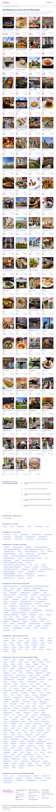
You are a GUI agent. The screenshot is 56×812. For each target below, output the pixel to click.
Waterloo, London (33, 759)
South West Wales (43, 619)
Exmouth (23, 688)
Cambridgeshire (36, 592)
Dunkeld (5, 686)
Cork (28, 640)
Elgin (5, 688)
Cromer (41, 681)
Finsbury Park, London (19, 690)
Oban (19, 728)
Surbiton (44, 750)
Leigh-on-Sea (6, 714)
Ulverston (31, 756)
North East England (24, 534)
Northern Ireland (20, 526)
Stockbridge (28, 748)
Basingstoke (36, 664)
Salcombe (5, 739)
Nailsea (20, 725)
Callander (48, 673)
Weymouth (14, 763)
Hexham (34, 701)
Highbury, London (43, 701)
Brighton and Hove (43, 590)
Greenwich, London (17, 697)
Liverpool (5, 608)
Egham (48, 686)
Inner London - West (24, 606)
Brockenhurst (44, 670)
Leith (13, 714)
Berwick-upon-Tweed (30, 666)
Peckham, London (39, 730)
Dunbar (45, 684)
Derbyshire (50, 551)
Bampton (13, 664)
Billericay (5, 668)
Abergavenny (6, 659)
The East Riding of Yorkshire (34, 623)
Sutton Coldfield (7, 752)
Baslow (43, 664)
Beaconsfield (6, 666)
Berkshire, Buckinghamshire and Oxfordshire (12, 549)
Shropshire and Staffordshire (9, 571)
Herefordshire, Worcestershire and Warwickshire (13, 562)
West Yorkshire (21, 578)
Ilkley (34, 706)
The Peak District (19, 780)
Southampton (6, 621)
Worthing (21, 767)
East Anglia (6, 556)
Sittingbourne (13, 743)
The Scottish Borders (42, 575)
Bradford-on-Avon (21, 668)
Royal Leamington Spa (8, 737)
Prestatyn (5, 734)
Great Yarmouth (7, 697)
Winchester (49, 649)
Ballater (48, 662)
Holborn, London (13, 703)
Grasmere (27, 695)
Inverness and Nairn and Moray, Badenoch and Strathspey (15, 564)
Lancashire (43, 564)
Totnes (19, 754)
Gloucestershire (14, 601)
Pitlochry (25, 732)
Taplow (15, 752)
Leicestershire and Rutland (43, 606)
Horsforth (5, 706)
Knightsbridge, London (8, 712)
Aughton (27, 662)
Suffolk (42, 621)
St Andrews (41, 745)
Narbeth (27, 725)
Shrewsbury (6, 649)
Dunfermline (49, 640)
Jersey (30, 564)
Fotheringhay (38, 690)
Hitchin (5, 703)
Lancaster (5, 645)
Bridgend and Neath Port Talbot (30, 590)
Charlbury (5, 677)
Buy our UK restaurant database (20, 796)
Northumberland (49, 610)
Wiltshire (35, 628)
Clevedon (50, 679)
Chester (13, 640)
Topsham (12, 754)
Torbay (23, 625)
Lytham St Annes (48, 717)
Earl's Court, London (24, 686)
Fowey (45, 690)
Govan (12, 695)
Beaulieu (14, 666)
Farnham (45, 688)
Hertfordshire (47, 603)
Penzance (12, 732)
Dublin (38, 597)
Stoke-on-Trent (34, 621)
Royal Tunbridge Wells (20, 737)
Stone (43, 748)
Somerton (31, 743)
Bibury (47, 666)
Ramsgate (13, 734)
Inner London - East (12, 606)
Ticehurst (5, 754)
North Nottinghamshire (37, 610)
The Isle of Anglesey (48, 623)
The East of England (18, 539)
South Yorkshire (41, 571)
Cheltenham (6, 640)
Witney (14, 765)
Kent (36, 564)
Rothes (43, 734)
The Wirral (16, 625)
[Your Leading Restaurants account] (51, 2)
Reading (34, 647)
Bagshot (33, 662)
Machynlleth (6, 719)
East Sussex (24, 599)
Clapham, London (21, 679)
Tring (38, 754)
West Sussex (28, 628)
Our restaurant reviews (20, 794)
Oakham (12, 728)
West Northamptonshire (17, 628)
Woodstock (48, 765)
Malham (22, 719)
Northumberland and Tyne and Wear (11, 569)
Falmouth (30, 688)
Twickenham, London (8, 756)
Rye (35, 737)
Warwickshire (46, 625)
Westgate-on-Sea (24, 761)
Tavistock (29, 752)
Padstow (16, 730)
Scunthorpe (42, 647)
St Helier (5, 748)
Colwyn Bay (13, 681)
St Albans (13, 649)
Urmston (46, 756)
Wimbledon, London (46, 763)
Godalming (48, 692)
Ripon (37, 734)
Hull (4, 606)
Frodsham (5, 692)
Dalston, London (7, 684)
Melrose (5, 723)
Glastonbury (33, 692)
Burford (21, 673)
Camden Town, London (8, 675)
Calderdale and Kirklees (24, 592)
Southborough (49, 743)
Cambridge (42, 638)
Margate (5, 721)
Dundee (41, 640)
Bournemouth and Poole (8, 590)
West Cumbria (6, 628)
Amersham (38, 659)
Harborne (17, 699)
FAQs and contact (45, 797)
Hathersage (47, 699)
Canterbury (50, 638)
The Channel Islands (42, 536)
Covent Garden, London (31, 681)
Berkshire (19, 588)
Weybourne (45, 761)
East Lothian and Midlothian (9, 558)
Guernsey (17, 560)
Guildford (19, 642)
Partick (31, 730)
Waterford (41, 649)
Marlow (23, 721)
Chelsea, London (14, 677)
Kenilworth (16, 708)
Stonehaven (50, 748)
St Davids (49, 745)
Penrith (5, 732)
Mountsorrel (47, 723)
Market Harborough (14, 721)
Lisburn (26, 645)
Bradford (18, 590)
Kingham (13, 710)
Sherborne (22, 741)
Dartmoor (5, 776)
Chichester (24, 677)
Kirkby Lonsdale (42, 710)
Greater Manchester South (40, 601)
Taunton (21, 752)
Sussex (19, 573)
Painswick (24, 730)
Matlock (37, 721)
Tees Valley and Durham (29, 573)
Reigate (19, 734)
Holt (28, 703)
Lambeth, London (27, 712)
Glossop (41, 692)
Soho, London (22, 743)
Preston (27, 647)
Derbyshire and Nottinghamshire (10, 553)
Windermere (6, 651)
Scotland (29, 526)
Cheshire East (33, 595)
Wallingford (6, 759)
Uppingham (39, 756)
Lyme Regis (24, 717)
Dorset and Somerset (30, 553)
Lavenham (36, 712)
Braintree (38, 668)
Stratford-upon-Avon (18, 750)
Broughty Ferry (6, 673)
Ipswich (50, 642)
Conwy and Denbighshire (8, 597)
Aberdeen (6, 638)
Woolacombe (6, 767)
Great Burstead (44, 695)
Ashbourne (13, 662)
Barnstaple (28, 664)
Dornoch (31, 684)
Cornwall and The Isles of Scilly (31, 551)
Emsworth (16, 688)
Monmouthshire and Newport (24, 608)
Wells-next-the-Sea (7, 761)
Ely (10, 688)
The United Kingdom (39, 526)
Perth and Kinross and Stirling (46, 569)
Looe (5, 717)
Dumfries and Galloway (42, 553)
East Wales (20, 558)
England (5, 526)
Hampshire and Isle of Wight (28, 560)
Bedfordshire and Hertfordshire (41, 547)
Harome (24, 699)
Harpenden (32, 699)
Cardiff (44, 592)
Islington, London (7, 708)
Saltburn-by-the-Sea (15, 739)
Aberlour (14, 659)
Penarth (48, 730)
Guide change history (33, 795)
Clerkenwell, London (41, 679)
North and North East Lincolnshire (10, 610)
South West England (18, 536)
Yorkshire (29, 578)
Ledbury (43, 712)
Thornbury (49, 752)
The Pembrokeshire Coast (31, 780)
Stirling (27, 649)
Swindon (12, 623)
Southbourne (6, 745)
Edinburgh (32, 599)
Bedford (5, 588)
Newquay (5, 728)
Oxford (21, 647)
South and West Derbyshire (9, 619)
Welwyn (16, 761)
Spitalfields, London (31, 745)
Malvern (44, 719)
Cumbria (42, 551)
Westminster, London (35, 761)
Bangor (12, 638)
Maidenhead (14, 719)
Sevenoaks (6, 741)
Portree (46, 732)
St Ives (20, 649)
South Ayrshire (21, 571)
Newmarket (42, 725)
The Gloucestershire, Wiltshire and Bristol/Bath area (13, 575)
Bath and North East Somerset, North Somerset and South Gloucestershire (35, 586)
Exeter (5, 642)
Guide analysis (31, 797)
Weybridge (6, 763)
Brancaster (46, 668)
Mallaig (29, 719)
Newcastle (42, 645)
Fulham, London (14, 692)
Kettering (35, 708)
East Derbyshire (15, 599)
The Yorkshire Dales (7, 782)
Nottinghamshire (25, 569)
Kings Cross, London (23, 710)
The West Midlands (29, 539)
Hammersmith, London (40, 697)
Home (4, 6)
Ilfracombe (27, 706)
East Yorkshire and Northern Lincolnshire (33, 558)
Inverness (43, 642)
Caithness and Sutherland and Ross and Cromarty (33, 549)
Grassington (35, 695)
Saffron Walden (42, 737)
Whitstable (30, 763)
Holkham (22, 703)
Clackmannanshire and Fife (9, 551)
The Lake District (38, 778)
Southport (14, 745)
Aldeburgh (22, 659)
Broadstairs (28, 670)
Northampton (6, 647)
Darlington (19, 597)
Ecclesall (41, 686)
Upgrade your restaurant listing (47, 794)
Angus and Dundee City (17, 547)
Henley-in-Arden (15, 701)
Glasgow (5, 601)
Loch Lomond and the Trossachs (24, 776)
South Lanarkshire (31, 571)
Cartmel (37, 675)
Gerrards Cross (24, 692)
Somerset (40, 617)
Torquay (33, 649)
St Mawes (12, 748)
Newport (50, 725)
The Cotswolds (28, 778)
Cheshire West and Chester (45, 595)
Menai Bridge (13, 723)
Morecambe (28, 723)
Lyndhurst (40, 717)
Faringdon (38, 688)
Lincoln (19, 645)
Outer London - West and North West (11, 614)
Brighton (34, 638)
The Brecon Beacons (46, 776)
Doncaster (34, 640)
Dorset (32, 597)
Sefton (11, 617)
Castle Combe (46, 675)
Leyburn (19, 714)
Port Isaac (39, 732)
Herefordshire (38, 603)
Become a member (19, 799)
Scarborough (24, 739)
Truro (44, 754)
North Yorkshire (44, 567)
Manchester (13, 608)
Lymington (32, 717)
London (15, 534)
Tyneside (30, 625)
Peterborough (32, 614)
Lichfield (27, 714)
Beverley (40, 666)
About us (17, 792)
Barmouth (20, 664)
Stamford (20, 748)
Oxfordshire (24, 614)
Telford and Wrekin (21, 623)
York (14, 630)
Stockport (36, 748)
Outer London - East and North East (18, 612)
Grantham (19, 695)
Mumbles (13, 725)
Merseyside (35, 567)
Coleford (5, 681)
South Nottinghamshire (22, 619)
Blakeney (12, 668)
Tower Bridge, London (29, 754)
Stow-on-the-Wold (7, 750)
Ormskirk (33, 728)
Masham (30, 721)
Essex (46, 558)
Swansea (5, 623)
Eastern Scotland (7, 534)
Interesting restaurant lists (33, 799)
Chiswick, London (33, 677)
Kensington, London (25, 708)
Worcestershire (6, 630)
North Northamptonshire (24, 610)
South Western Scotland (30, 536)
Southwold (22, 745)
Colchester (21, 640)
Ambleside (30, 659)
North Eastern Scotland (36, 534)
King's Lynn (6, 710)
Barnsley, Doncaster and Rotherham (10, 586)
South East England (7, 536)
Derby (26, 597)
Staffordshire (25, 621)
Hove (12, 706)
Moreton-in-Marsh (37, 723)
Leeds (33, 606)
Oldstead (26, 728)
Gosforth (5, 695)
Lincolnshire (27, 567)
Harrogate (26, 642)
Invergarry (41, 706)
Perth (19, 732)
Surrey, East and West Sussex (9, 573)
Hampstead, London (7, 699)
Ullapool (24, 756)
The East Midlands (7, 539)
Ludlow (17, 717)
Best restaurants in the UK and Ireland (34, 792)
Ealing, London (13, 686)
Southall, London (40, 743)
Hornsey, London (43, 703)
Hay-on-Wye (6, 701)
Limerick (12, 645)
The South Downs (43, 780)
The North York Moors (8, 780)
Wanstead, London (15, 759)
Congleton (21, 681)
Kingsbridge (32, 710)
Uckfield (17, 756)
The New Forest (48, 778)
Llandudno (34, 714)
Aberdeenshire (6, 547)
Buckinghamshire (13, 592)
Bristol (5, 592)
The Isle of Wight (7, 625)
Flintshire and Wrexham (42, 599)
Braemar (30, 668)
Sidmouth (5, 743)
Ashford (20, 662)
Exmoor (12, 776)
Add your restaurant (45, 792)
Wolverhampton (44, 628)
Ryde (29, 737)
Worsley (14, 767)
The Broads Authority (8, 778)
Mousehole (6, 725)
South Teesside (33, 619)
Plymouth (41, 614)
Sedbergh (40, 739)
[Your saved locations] (46, 2)
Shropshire (26, 617)
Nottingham (6, 612)
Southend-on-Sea (15, 621)
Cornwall (19, 551)
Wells (42, 759)
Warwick (24, 759)
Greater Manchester (7, 560)
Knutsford (18, 712)
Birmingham (27, 588)
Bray (4, 670)
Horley (34, 703)
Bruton (14, 673)
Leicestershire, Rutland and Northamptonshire (12, 567)
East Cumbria (6, 599)
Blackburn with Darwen (37, 588)
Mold (21, 723)
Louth (11, 717)
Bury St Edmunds (39, 673)
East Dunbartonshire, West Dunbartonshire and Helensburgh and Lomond (25, 556)
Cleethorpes (30, 679)
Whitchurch (22, 763)
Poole (32, 732)
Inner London (28, 562)
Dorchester (23, 684)
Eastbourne (34, 686)
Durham (45, 597)
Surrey (48, 621)
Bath (19, 638)
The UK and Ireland (7, 518)
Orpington (41, 728)
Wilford (37, 763)
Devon (21, 553)
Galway (11, 642)
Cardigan (30, 675)
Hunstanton (19, 706)
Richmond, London (28, 734)
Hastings (39, 699)
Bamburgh (5, 664)
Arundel (5, 662)
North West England (48, 534)
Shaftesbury (14, 741)
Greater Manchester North (26, 601)
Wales (47, 526)
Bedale (21, 666)
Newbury (34, 725)
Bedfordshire (28, 547)
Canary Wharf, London (20, 675)
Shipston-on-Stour (31, 741)
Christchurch (42, 677)
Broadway (36, 670)
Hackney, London (28, 697)
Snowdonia (36, 776)
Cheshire (48, 549)
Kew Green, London (44, 708)
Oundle (48, 728)
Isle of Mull (49, 706)
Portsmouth (49, 614)
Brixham (10, 670)
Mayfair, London (46, 721)
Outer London (34, 569)
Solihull (33, 617)
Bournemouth (26, 638)
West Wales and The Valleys (9, 578)
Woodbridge (21, 765)
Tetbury (42, 752)
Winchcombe (6, 765)
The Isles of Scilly (30, 575)
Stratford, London (29, 750)
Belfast (12, 588)
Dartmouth (16, 684)
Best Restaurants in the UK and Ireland (12, 6)
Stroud (37, 750)
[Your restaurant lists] (48, 2)
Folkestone (30, 690)
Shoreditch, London (42, 741)
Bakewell (41, 662)
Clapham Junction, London (9, 679)
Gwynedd (5, 603)
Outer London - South (33, 612)
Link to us (43, 796)
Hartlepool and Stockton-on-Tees (25, 603)
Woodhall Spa (30, 765)
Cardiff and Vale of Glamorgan (10, 595)
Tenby (36, 752)
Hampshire (13, 603)
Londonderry (34, 645)
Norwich (14, 647)
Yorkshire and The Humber (42, 539)
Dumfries (38, 684)
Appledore (46, 659)
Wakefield (38, 625)
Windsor (14, 651)
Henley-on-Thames (25, 701)
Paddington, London (7, 730)
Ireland (12, 526)
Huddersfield (34, 642)
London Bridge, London (44, 714)
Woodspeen (39, 765)
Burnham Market (29, 673)
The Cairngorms (19, 778)
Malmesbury (36, 719)
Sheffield (18, 617)
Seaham (32, 739)
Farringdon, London (7, 690)
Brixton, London (19, 670)
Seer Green (48, 739)
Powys (5, 617)
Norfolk (35, 608)
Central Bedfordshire (23, 595)
